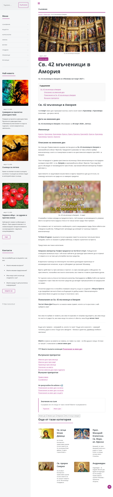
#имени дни (51, 416)
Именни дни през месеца (48, 359)
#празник (60, 416)
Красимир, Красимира (53, 134)
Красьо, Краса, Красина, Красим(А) (75, 134)
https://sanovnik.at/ (9, 304)
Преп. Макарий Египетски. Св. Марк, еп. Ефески (98, 436)
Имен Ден (57, 409)
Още (6, 237)
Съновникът (43, 380)
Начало (40, 14)
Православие (43, 377)
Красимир (98, 134)
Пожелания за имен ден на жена (50, 388)
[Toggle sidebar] (39, 3)
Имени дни (47, 14)
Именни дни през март (47, 362)
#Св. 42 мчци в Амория (72, 416)
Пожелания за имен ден (72, 349)
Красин (50, 137)
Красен (41, 134)
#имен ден (42, 416)
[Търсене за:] (10, 5)
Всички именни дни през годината (51, 370)
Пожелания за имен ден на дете (50, 393)
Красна (91, 134)
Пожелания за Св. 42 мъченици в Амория (60, 95)
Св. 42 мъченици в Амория (50, 89)
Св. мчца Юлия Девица (61, 433)
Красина (57, 137)
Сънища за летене (10, 167)
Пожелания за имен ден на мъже (51, 390)
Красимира (42, 137)
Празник (46, 409)
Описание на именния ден (54, 92)
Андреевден (99, 463)
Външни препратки (51, 98)
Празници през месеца (47, 365)
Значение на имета (45, 367)
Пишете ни (8, 291)
